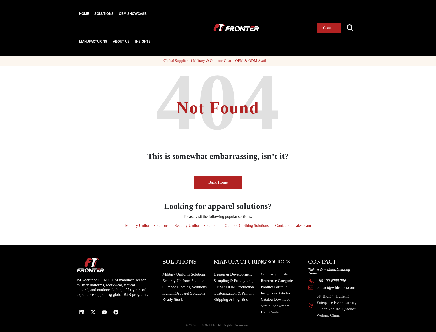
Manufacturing (93, 41)
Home (84, 14)
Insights (143, 41)
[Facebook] (116, 312)
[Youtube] (104, 312)
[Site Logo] (226, 28)
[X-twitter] (93, 312)
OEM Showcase (133, 14)
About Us (121, 41)
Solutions (104, 14)
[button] (350, 27)
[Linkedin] (82, 312)
